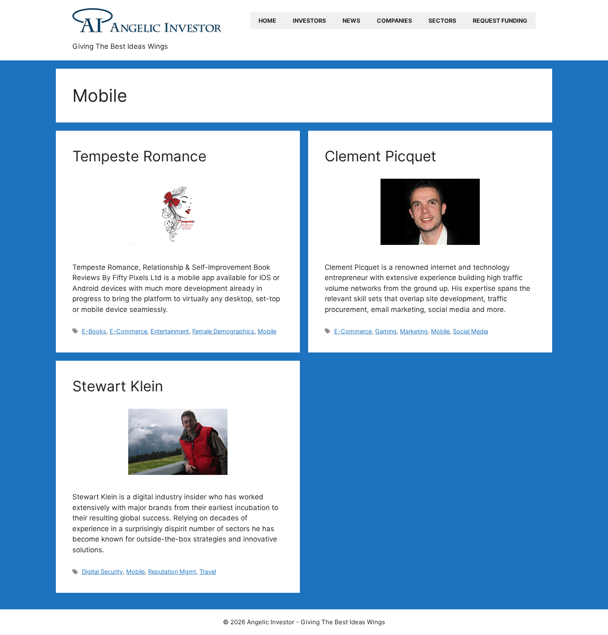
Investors (309, 20)
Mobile (267, 331)
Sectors (442, 20)
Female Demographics (223, 331)
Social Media (470, 331)
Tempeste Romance (139, 156)
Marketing (414, 331)
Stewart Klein (117, 386)
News (351, 20)
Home (267, 20)
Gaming (386, 331)
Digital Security (102, 571)
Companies (394, 20)
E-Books (94, 331)
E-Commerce (128, 331)
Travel (207, 571)
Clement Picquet (380, 156)
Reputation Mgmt (172, 571)
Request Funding (500, 20)
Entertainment (170, 331)
